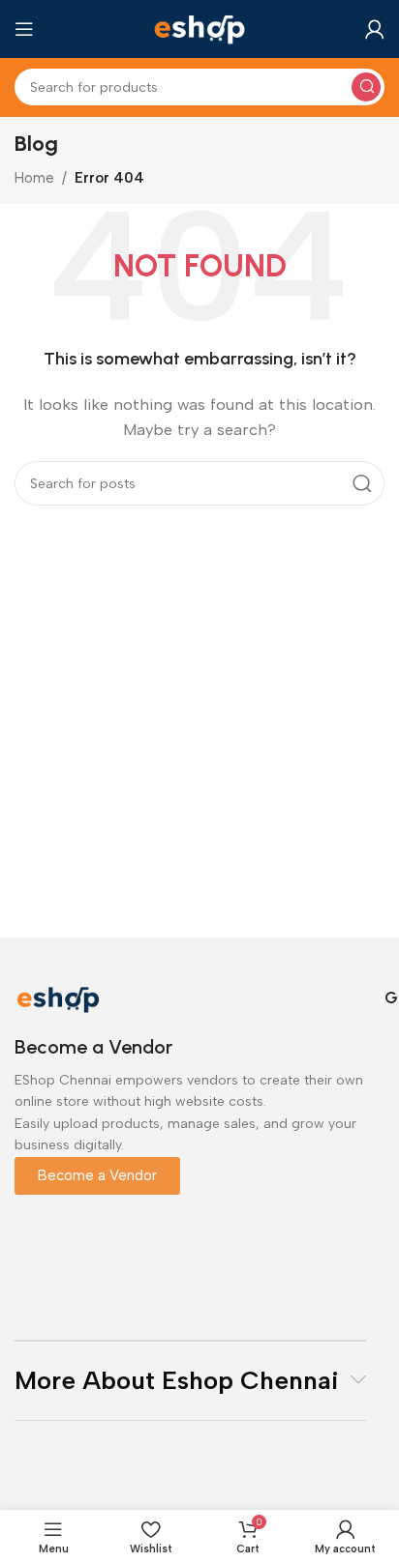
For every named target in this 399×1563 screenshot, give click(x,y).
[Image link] (58, 997)
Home (34, 178)
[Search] (366, 86)
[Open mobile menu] (24, 29)
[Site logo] (199, 28)
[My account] (374, 29)
